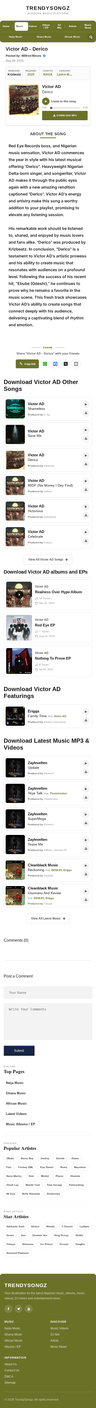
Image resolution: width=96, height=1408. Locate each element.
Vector (10, 1235)
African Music (72, 37)
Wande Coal (33, 1185)
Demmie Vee (40, 1235)
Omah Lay (12, 1185)
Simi (31, 1176)
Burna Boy (27, 1158)
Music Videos (59, 1328)
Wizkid (45, 1176)
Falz (8, 1167)
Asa (23, 1235)
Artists (54, 1340)
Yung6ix (80, 1244)
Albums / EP (12, 1347)
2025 (31, 74)
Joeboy (44, 1158)
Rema (63, 1167)
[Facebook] (8, 1309)
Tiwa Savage (54, 1185)
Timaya (10, 1244)
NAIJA (47, 74)
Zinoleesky (53, 1193)
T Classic (67, 1226)
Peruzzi (64, 1244)
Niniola (50, 1226)
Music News (58, 1347)
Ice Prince (46, 1244)
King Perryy (61, 1235)
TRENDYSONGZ (48, 8)
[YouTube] (29, 1309)
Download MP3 (66, 115)
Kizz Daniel (46, 1167)
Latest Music (66, 74)
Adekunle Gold (15, 1226)
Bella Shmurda (31, 1193)
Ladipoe (84, 1226)
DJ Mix (55, 1334)
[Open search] (91, 37)
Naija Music (15, 37)
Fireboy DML (25, 1167)
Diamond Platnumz (17, 1253)
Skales (35, 1226)
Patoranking (76, 1185)
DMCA (8, 1376)
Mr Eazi (10, 1193)
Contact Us (11, 1370)
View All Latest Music (46, 918)
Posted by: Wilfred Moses (24, 56)
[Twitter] (19, 1309)
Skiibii (79, 1235)
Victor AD (51, 86)
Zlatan (75, 1158)
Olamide (75, 1176)
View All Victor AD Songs (45, 559)
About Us (10, 1364)
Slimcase (27, 1244)
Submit (19, 1050)
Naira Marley (14, 1176)
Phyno (59, 1176)
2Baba (10, 1158)
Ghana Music (44, 37)
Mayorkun (80, 1167)
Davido (60, 1158)
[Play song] (45, 101)
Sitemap (10, 1382)
